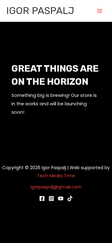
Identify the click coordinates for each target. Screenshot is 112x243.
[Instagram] (51, 198)
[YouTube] (60, 198)
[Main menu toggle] (99, 10)
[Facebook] (42, 198)
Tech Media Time (56, 176)
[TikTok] (70, 198)
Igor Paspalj (40, 11)
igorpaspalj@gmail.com (56, 187)
